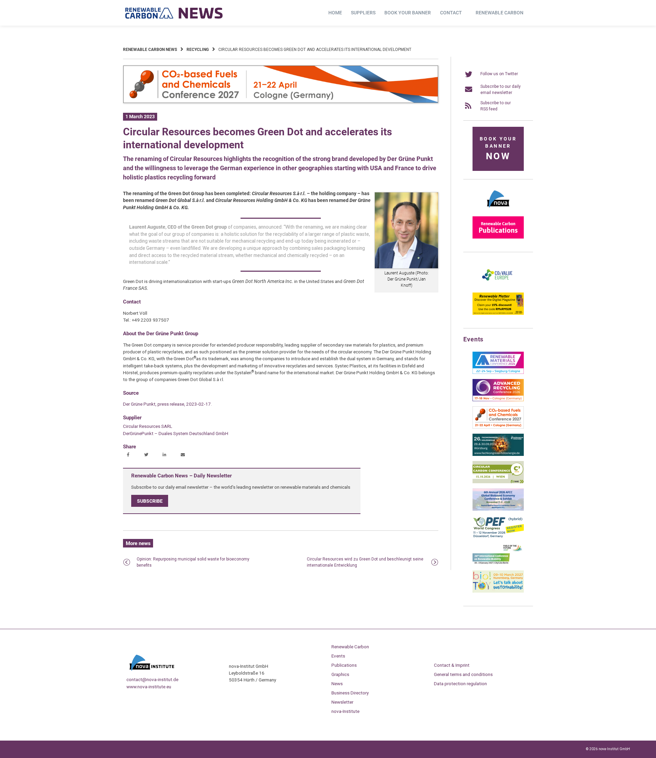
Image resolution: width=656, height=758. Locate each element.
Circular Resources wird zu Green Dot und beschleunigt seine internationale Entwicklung (365, 562)
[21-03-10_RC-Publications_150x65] (498, 237)
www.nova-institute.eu (148, 686)
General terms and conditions (463, 674)
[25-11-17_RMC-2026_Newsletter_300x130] (498, 372)
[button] (129, 455)
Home (335, 12)
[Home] (174, 13)
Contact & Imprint (451, 665)
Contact (451, 12)
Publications (344, 665)
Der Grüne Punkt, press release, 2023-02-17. (167, 404)
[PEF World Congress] (498, 536)
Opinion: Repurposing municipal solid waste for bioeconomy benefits (193, 562)
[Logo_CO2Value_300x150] (498, 286)
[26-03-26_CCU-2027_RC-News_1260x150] (280, 101)
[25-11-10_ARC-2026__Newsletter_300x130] (498, 399)
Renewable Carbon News (150, 49)
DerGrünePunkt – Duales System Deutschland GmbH (175, 433)
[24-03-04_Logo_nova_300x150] (498, 209)
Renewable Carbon (499, 12)
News (337, 683)
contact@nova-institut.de (152, 679)
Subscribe (150, 501)
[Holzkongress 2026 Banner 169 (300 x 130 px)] (498, 454)
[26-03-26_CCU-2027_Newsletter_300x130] (498, 427)
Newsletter (342, 702)
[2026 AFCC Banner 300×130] (498, 509)
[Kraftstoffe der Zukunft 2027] (498, 563)
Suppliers (363, 12)
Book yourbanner (498, 149)
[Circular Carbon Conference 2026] (498, 481)
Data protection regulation (460, 683)
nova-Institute (345, 711)
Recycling (198, 49)
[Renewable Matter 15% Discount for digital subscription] (498, 313)
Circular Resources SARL (147, 426)
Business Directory (350, 692)
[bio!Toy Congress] (498, 591)
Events (338, 656)
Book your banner (407, 12)
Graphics (340, 674)
